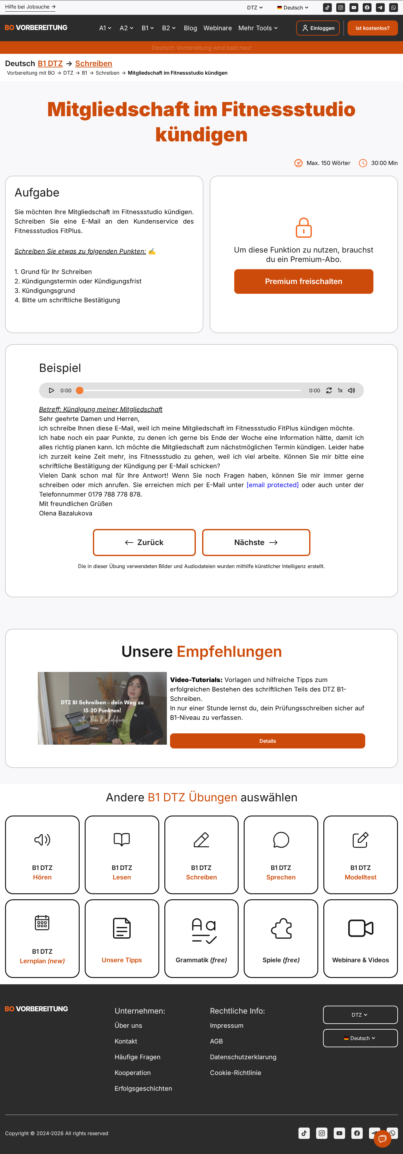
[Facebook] (367, 7)
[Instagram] (340, 7)
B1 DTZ (42, 872)
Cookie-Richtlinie (235, 1073)
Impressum (227, 1025)
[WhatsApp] (393, 7)
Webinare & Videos (360, 960)
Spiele (281, 960)
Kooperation (133, 1073)
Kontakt (126, 1041)
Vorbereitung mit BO (31, 73)
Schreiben (107, 73)
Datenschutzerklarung (243, 1057)
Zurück (150, 542)
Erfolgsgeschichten (143, 1088)
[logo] (36, 28)
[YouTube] (339, 1133)
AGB (216, 1041)
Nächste (249, 542)
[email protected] (273, 485)
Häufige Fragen (138, 1057)
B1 (84, 73)
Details (267, 741)
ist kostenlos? (373, 28)
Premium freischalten (304, 281)
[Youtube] (353, 7)
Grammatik (201, 960)
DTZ (68, 73)
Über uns (128, 1025)
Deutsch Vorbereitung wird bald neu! (201, 47)
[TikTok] (327, 7)
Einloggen (322, 28)
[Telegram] (380, 7)
